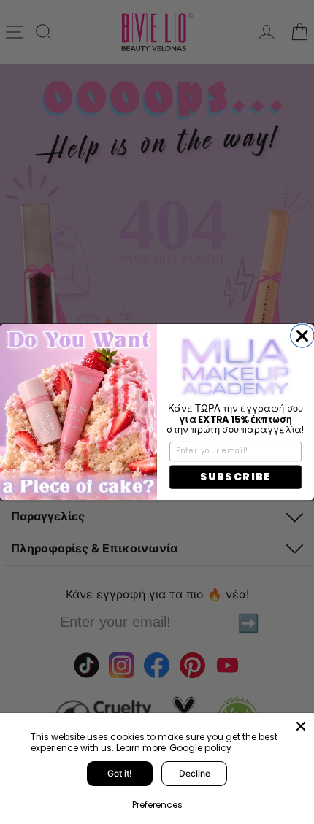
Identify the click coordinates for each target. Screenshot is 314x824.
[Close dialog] (302, 335)
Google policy (200, 748)
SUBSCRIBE (235, 477)
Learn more (141, 748)
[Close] (301, 726)
